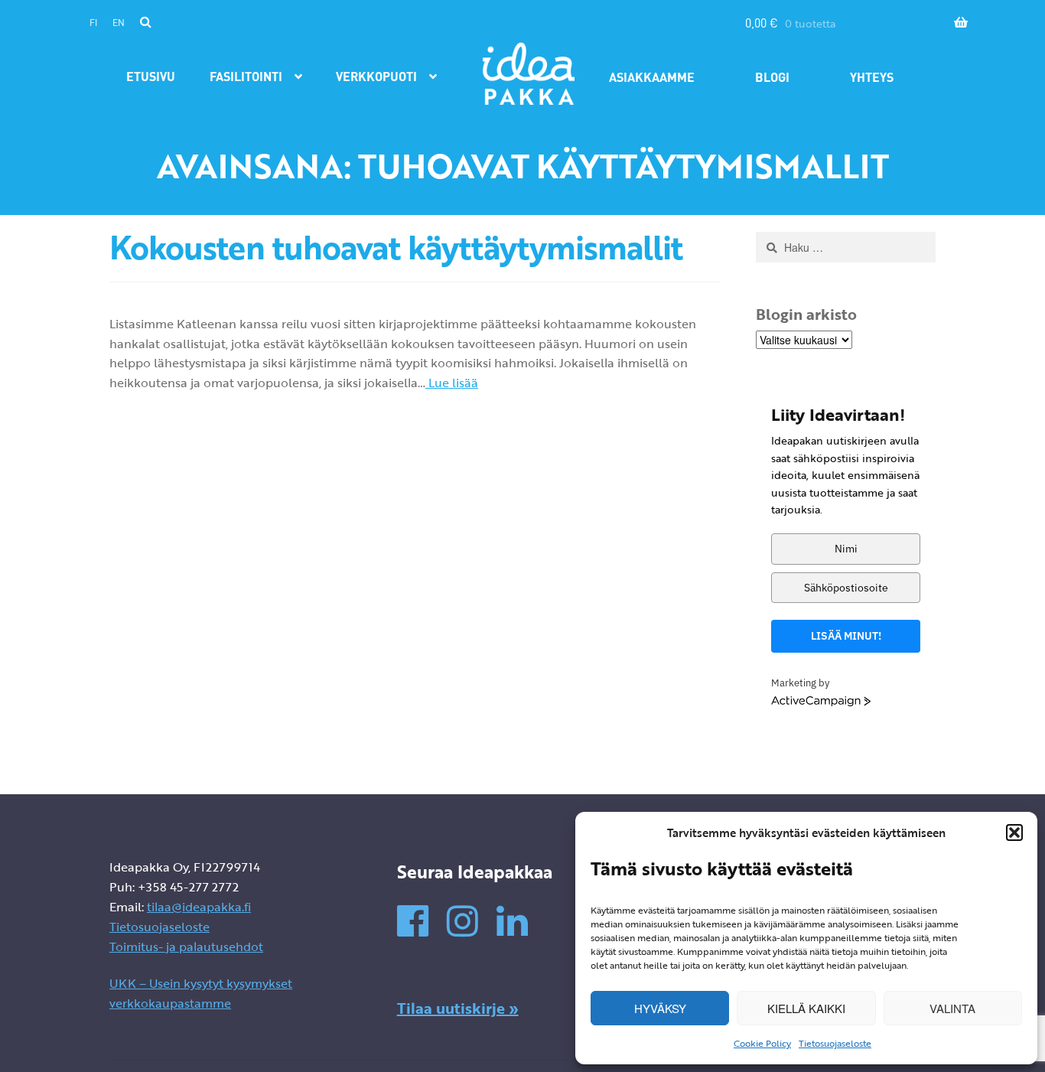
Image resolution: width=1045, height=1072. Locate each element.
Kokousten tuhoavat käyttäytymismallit (395, 247)
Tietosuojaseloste (835, 1043)
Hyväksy (660, 1008)
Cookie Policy (762, 1043)
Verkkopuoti (376, 76)
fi (93, 22)
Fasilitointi (246, 76)
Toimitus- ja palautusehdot (186, 946)
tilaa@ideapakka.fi (199, 907)
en (118, 22)
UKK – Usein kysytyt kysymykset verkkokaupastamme (200, 993)
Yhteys (872, 77)
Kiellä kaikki (806, 1008)
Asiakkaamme (652, 77)
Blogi (772, 77)
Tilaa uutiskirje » (458, 1007)
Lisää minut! (846, 636)
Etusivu (150, 76)
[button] (1014, 832)
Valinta (952, 1008)
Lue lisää (451, 382)
